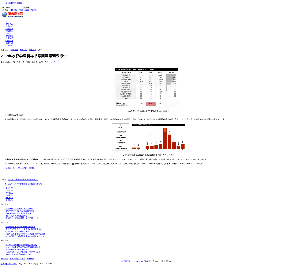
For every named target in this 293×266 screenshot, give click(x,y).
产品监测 (32, 50)
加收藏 (34, 10)
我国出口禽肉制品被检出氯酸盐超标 (23, 180)
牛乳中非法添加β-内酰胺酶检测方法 (19, 211)
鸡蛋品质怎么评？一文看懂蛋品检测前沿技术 (23, 229)
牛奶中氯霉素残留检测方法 (16, 216)
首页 (7, 21)
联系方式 (21, 259)
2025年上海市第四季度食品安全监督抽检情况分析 (25, 234)
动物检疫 (9, 195)
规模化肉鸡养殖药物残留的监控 (18, 254)
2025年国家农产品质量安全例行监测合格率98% (24, 236)
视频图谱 (9, 43)
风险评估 (9, 198)
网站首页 (14, 50)
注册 (16, 10)
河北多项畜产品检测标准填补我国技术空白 (22, 252)
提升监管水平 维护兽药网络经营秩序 (20, 227)
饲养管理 (9, 38)
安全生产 (9, 188)
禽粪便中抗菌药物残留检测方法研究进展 (21, 218)
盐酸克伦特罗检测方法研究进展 (18, 213)
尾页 (32, 168)
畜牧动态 (9, 24)
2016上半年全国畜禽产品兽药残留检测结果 (22, 247)
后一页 (27, 168)
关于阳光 (30, 259)
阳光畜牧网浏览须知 (13, 3)
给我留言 (9, 45)
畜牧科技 (9, 36)
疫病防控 (9, 29)
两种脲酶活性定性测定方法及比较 (19, 209)
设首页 (27, 10)
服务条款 (13, 259)
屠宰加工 (9, 193)
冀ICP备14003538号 (9, 264)
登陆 (11, 10)
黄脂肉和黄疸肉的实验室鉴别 (17, 250)
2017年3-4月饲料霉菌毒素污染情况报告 (21, 245)
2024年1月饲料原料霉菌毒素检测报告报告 (25, 184)
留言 (21, 10)
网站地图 (4, 259)
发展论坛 (9, 26)
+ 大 (53, 62)
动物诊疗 (9, 41)
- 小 (50, 62)
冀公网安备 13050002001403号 (134, 261)
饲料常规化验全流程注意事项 (17, 231)
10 (24, 168)
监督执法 (9, 200)
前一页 (12, 168)
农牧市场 (9, 31)
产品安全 (9, 33)
